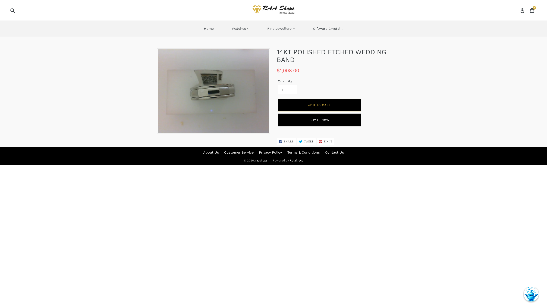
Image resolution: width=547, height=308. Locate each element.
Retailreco (296, 160)
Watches (239, 29)
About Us (211, 152)
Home (209, 29)
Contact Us (334, 152)
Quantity (285, 81)
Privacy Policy (270, 152)
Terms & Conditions (303, 152)
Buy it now (319, 120)
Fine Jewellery (280, 29)
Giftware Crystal (327, 29)
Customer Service (239, 152)
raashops (261, 160)
